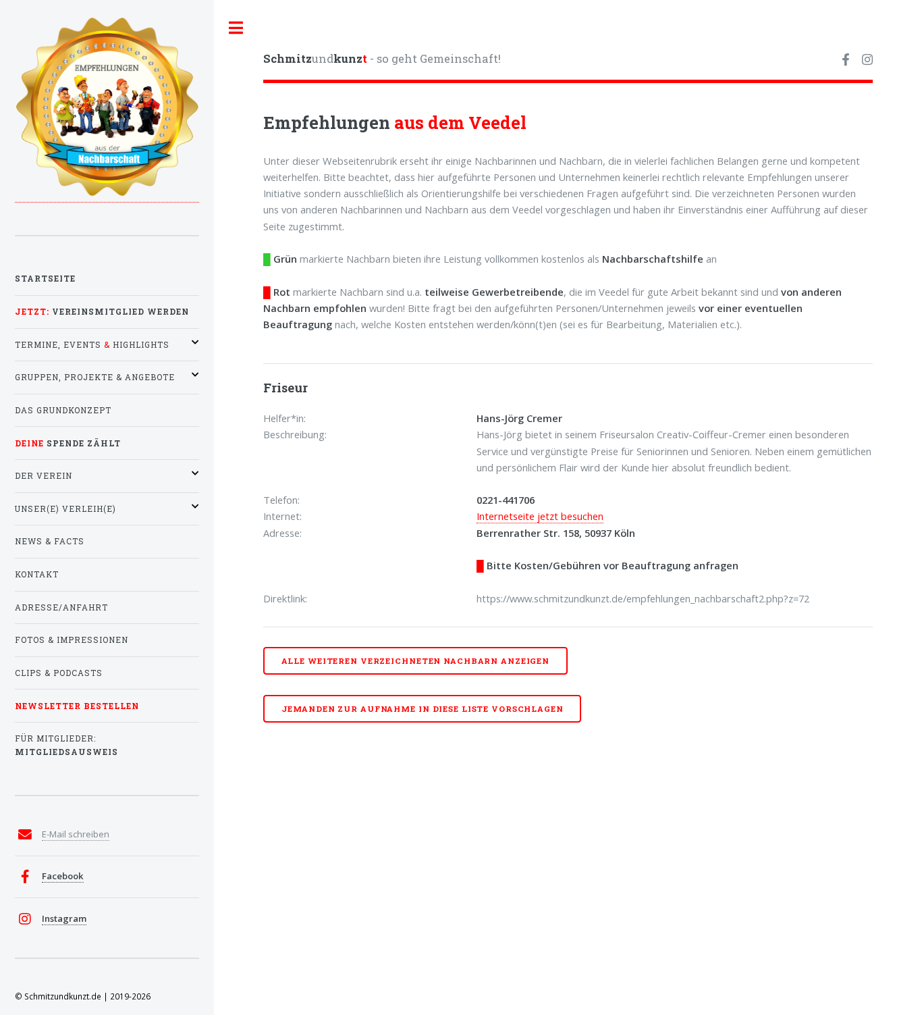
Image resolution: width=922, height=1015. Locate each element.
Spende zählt (68, 443)
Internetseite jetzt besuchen (540, 516)
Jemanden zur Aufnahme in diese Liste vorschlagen (422, 709)
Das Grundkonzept (63, 410)
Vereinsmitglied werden (102, 312)
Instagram (64, 918)
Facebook (63, 876)
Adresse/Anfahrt (61, 607)
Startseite (45, 279)
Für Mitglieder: (66, 745)
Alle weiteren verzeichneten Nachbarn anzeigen (415, 661)
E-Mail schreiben (75, 834)
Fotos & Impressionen (71, 640)
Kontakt (37, 574)
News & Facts (49, 541)
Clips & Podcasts (59, 673)
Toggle (236, 28)
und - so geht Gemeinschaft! (382, 58)
